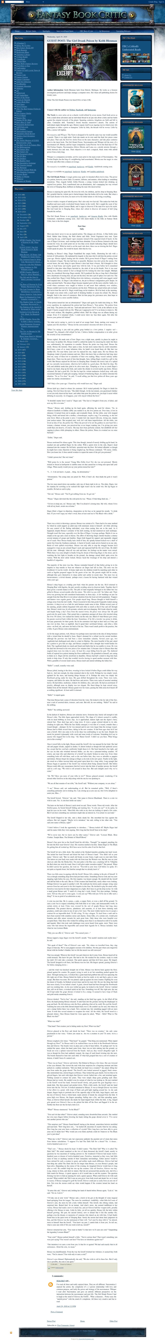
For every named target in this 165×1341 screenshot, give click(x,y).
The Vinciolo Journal (24, 165)
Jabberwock (20, 93)
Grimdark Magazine (23, 86)
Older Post (113, 1321)
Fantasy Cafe (21, 75)
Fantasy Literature (23, 79)
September (23, 223)
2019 (19, 350)
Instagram (92, 109)
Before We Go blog (23, 45)
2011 (19, 372)
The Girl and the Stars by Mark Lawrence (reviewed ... (30, 279)
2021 (19, 209)
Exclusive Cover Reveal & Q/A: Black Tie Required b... (29, 314)
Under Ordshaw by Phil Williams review (28, 268)
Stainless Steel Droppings (25, 136)
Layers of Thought (23, 99)
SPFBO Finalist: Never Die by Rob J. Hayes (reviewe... (30, 320)
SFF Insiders (21, 129)
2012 (19, 369)
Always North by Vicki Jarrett (31, 294)
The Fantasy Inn (22, 151)
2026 (19, 194)
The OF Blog (21, 156)
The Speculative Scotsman (26, 163)
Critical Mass (21, 61)
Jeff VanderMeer (22, 95)
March (22, 341)
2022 (19, 206)
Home (82, 1321)
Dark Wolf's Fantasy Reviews (27, 63)
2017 (19, 355)
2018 (19, 352)
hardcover (80, 166)
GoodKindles (21, 84)
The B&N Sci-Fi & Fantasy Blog (28, 145)
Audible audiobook (97, 171)
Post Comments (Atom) (66, 1325)
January (22, 347)
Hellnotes (19, 88)
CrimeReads (20, 59)
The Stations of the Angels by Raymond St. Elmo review (31, 308)
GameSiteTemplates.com (86, 1339)
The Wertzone (21, 167)
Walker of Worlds (22, 176)
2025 (19, 197)
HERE (138, 114)
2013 (19, 367)
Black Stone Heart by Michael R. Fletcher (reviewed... (31, 337)
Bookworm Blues (22, 52)
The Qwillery (21, 158)
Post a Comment (57, 1312)
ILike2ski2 (61, 1280)
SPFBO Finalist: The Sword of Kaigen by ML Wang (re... (30, 242)
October (23, 220)
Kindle (90, 166)
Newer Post (51, 1321)
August (22, 226)
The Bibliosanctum (23, 147)
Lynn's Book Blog (23, 102)
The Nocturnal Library (24, 154)
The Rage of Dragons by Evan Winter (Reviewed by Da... (31, 285)
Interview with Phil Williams (30, 264)
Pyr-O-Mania (21, 115)
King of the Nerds (23, 97)
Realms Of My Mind (23, 120)
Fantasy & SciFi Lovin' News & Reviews (28, 71)
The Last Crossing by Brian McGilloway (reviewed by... (31, 290)
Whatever (19, 179)
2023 (19, 203)
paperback (72, 166)
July (21, 228)
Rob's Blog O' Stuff (23, 122)
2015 (19, 361)
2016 (19, 358)
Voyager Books (21, 174)
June (21, 231)
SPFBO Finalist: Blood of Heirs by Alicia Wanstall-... (30, 273)
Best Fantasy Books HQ (25, 47)
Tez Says (19, 138)
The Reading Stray (23, 160)
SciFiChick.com (22, 127)
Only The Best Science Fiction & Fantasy (28, 110)
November (23, 217)
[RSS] (11, 1333)
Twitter (72, 109)
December (23, 214)
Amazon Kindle (97, 216)
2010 (19, 375)
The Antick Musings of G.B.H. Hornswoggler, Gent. (27, 141)
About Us (127, 75)
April (22, 237)
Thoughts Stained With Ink (26, 169)
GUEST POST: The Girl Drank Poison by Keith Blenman (29, 249)
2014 (19, 364)
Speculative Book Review (25, 133)
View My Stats (16, 390)
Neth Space (20, 104)
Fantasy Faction (22, 77)
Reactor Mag (21, 118)
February (23, 344)
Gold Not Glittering (23, 81)
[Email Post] (73, 1264)
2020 (19, 211)
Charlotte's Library (23, 54)
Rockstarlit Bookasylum (25, 124)
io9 (17, 90)
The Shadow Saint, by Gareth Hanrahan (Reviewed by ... (30, 303)
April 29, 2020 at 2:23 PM (66, 1306)
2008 (19, 381)
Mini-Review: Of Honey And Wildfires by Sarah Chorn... (30, 255)
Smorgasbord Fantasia (24, 131)
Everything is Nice (23, 66)
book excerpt (59, 1267)
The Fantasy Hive (22, 149)
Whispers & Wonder (23, 181)
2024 (19, 200)
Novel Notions (21, 106)
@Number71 (21, 43)
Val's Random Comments (25, 172)
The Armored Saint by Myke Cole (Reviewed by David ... (31, 260)
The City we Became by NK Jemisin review (30, 332)
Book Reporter (21, 50)
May (21, 234)
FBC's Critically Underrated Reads (131, 47)
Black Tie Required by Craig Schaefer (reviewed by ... (30, 298)
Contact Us (128, 77)
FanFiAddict (21, 68)
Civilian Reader (22, 57)
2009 (19, 378)
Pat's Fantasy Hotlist (23, 113)
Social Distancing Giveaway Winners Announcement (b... (30, 326)
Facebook (79, 109)
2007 (19, 384)
